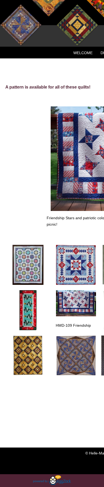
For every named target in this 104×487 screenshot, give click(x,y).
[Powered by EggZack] (52, 483)
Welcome (83, 53)
